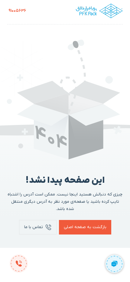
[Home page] (99, 11)
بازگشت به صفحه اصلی (85, 227)
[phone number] (18, 263)
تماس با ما (33, 227)
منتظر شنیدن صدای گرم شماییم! (17, 11)
